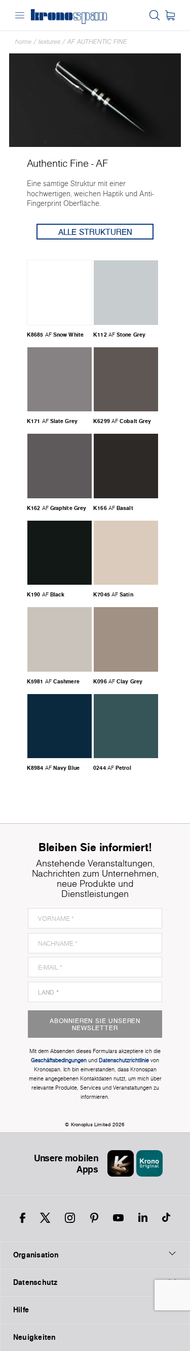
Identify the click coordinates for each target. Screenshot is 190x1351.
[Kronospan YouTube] (118, 1218)
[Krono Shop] (170, 15)
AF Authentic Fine (97, 41)
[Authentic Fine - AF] (95, 99)
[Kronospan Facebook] (22, 1218)
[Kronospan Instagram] (70, 1218)
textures (49, 41)
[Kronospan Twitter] (45, 1218)
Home (23, 41)
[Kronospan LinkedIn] (142, 1218)
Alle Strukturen (95, 231)
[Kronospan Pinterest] (94, 1218)
